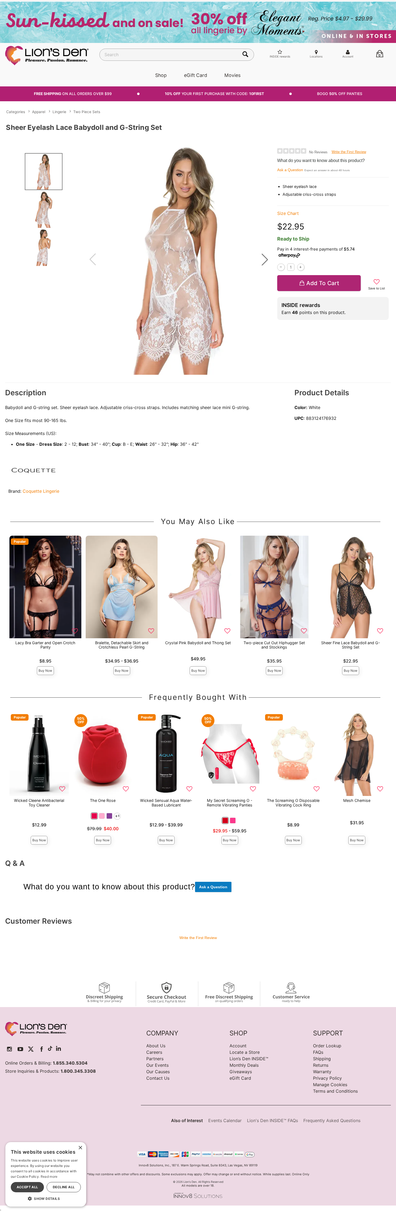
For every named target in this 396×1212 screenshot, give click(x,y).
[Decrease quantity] (280, 267)
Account (238, 1045)
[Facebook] (41, 1049)
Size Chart (288, 213)
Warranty (322, 1071)
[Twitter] (30, 1049)
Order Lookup (327, 1045)
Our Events (157, 1065)
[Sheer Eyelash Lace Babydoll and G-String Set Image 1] (178, 259)
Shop (161, 75)
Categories (15, 112)
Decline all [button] (64, 1187)
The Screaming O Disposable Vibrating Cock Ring (293, 802)
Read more (49, 1176)
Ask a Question (290, 170)
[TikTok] (50, 1049)
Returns (320, 1065)
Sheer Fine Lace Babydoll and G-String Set (350, 644)
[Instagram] (9, 1049)
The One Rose (103, 800)
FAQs (318, 1052)
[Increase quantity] (300, 267)
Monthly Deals (244, 1065)
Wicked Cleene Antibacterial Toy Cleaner (39, 802)
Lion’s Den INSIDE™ (249, 1058)
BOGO (339, 94)
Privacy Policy (327, 1078)
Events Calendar (225, 1120)
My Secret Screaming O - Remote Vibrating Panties (229, 802)
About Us (155, 1045)
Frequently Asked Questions (331, 1120)
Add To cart (322, 283)
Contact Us (157, 1078)
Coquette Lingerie (41, 491)
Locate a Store (245, 1052)
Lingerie (59, 112)
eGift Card (195, 75)
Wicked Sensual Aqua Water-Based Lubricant (166, 802)
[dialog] (45, 1174)
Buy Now (45, 671)
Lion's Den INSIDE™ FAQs (272, 1120)
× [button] (80, 1148)
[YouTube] (20, 1049)
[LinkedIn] (58, 1049)
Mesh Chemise (356, 800)
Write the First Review (349, 152)
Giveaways (241, 1071)
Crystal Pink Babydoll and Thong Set (198, 642)
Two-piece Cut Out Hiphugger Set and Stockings (274, 644)
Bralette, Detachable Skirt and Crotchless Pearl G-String (121, 644)
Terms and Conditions (335, 1091)
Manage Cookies (330, 1084)
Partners (155, 1058)
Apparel (38, 112)
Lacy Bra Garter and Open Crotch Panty (45, 644)
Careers (154, 1052)
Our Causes (158, 1071)
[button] (265, 259)
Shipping (322, 1058)
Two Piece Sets (86, 112)
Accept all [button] (27, 1187)
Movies (232, 75)
